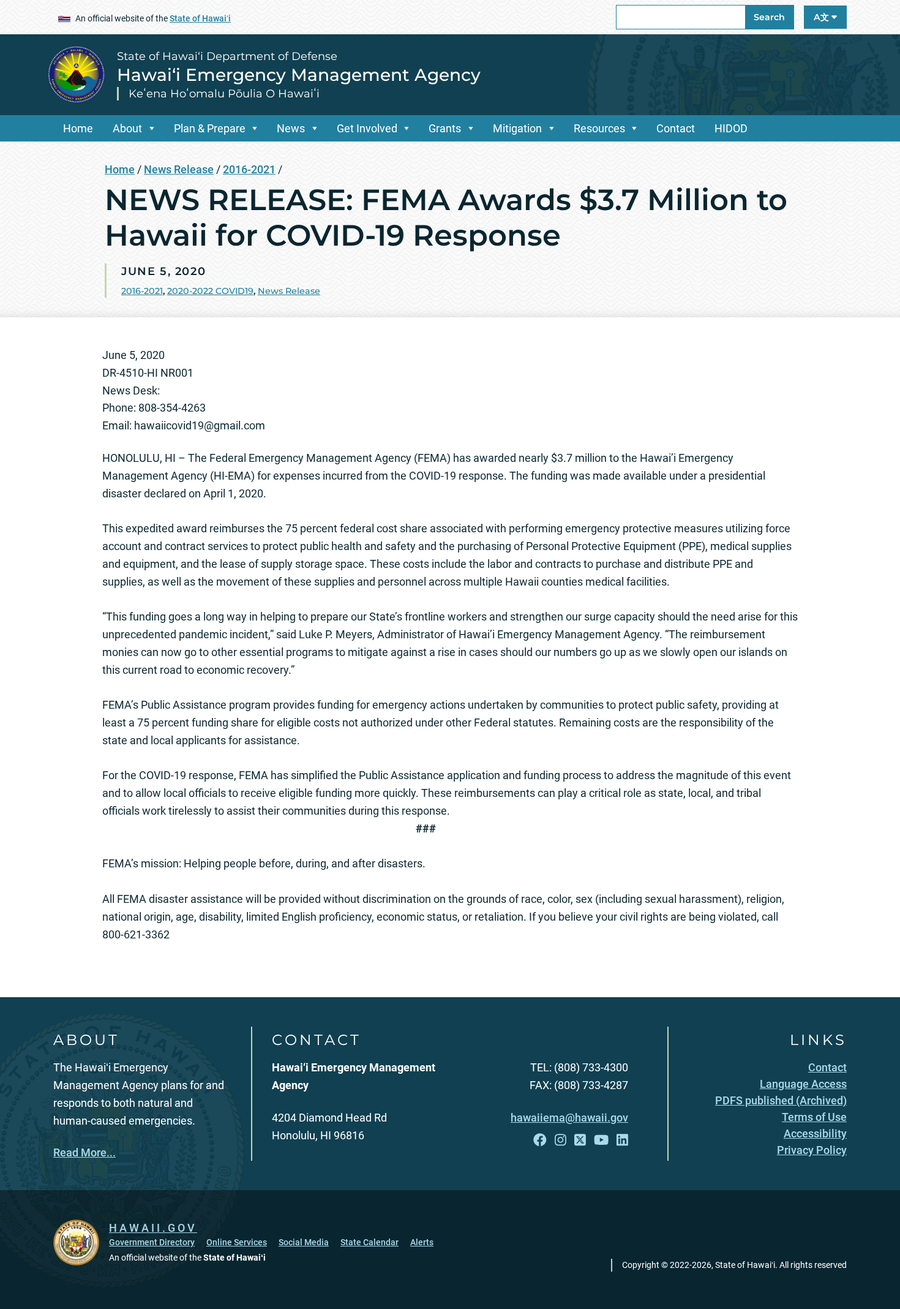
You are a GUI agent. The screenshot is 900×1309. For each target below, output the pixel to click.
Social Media (304, 1242)
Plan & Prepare (210, 128)
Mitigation (517, 128)
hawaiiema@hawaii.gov (569, 1117)
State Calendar (369, 1242)
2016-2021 (249, 169)
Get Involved (367, 128)
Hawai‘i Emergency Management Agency (299, 74)
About (127, 128)
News (291, 128)
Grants (445, 128)
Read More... (84, 1152)
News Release (179, 169)
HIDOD (731, 128)
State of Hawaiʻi (200, 18)
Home (78, 128)
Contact (675, 128)
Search (769, 17)
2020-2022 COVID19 (210, 290)
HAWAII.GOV (153, 1227)
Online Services (236, 1242)
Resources (599, 128)
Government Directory (152, 1242)
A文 (822, 17)
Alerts (421, 1242)
